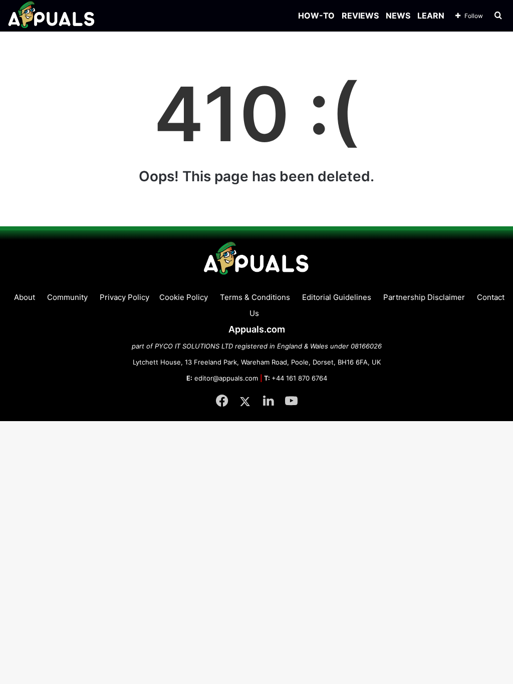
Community (67, 297)
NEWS (398, 16)
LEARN (430, 16)
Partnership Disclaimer (424, 297)
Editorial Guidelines (336, 297)
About (24, 297)
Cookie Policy (183, 297)
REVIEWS (360, 16)
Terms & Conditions (255, 297)
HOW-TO (316, 16)
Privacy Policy (124, 297)
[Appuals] (52, 16)
